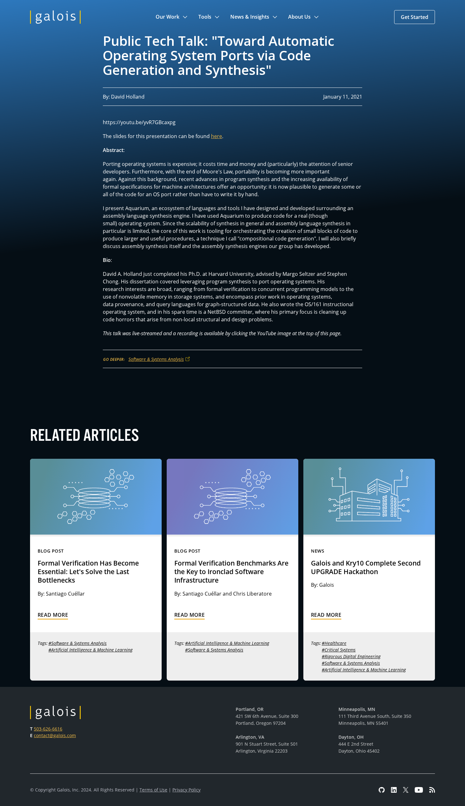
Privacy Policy (186, 790)
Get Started (414, 17)
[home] (55, 17)
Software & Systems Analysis (156, 359)
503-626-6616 (48, 729)
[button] (172, 17)
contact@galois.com (55, 735)
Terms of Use (153, 790)
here (216, 136)
